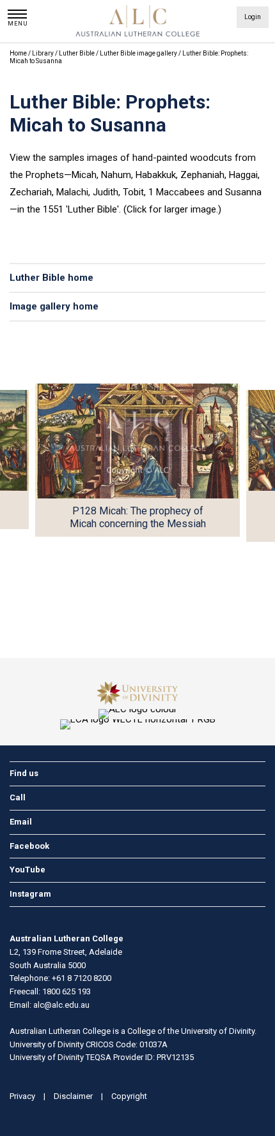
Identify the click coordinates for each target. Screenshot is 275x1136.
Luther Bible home (51, 277)
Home (18, 53)
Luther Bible (77, 53)
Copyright (129, 1096)
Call (18, 797)
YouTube (27, 869)
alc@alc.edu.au (61, 1005)
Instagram (30, 894)
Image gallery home (54, 306)
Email (21, 821)
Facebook (29, 846)
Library (43, 53)
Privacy (22, 1096)
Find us (24, 773)
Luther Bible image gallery (139, 53)
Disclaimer (73, 1096)
